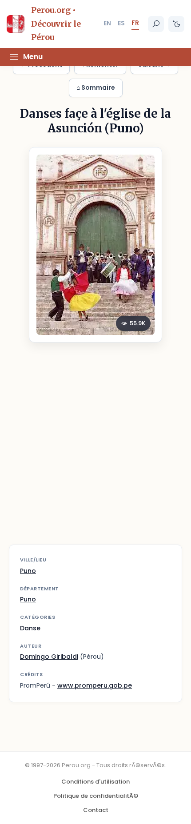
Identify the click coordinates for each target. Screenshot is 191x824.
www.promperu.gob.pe (94, 685)
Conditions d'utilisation (95, 781)
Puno (28, 570)
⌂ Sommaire (95, 87)
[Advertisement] (95, 449)
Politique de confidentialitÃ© (95, 796)
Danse (30, 628)
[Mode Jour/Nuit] (176, 24)
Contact (95, 810)
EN (107, 23)
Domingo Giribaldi (49, 656)
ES (121, 23)
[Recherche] (156, 24)
